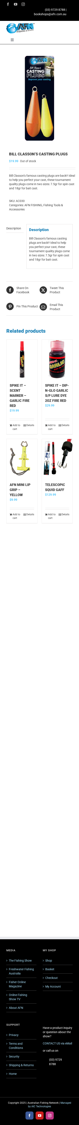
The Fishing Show (20, 960)
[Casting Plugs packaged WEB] (39, 98)
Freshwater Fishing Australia (21, 971)
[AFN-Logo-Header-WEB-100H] (20, 24)
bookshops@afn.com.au (50, 14)
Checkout (51, 978)
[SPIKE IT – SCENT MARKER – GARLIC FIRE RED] (22, 359)
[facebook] (8, 4)
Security (14, 1056)
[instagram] (23, 4)
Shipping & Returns (21, 1065)
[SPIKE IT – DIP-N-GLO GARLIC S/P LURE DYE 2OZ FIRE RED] (57, 359)
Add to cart (16, 427)
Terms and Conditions (16, 1046)
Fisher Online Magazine (17, 984)
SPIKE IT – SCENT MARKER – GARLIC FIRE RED (19, 396)
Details (30, 425)
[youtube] (15, 4)
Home (13, 1073)
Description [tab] (13, 228)
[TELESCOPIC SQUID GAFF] (57, 458)
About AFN (16, 1007)
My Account (53, 986)
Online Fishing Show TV (18, 997)
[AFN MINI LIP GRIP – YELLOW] (22, 458)
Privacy (14, 1035)
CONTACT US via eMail (57, 1043)
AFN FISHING (33, 205)
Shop (48, 960)
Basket (49, 969)
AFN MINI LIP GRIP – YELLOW (20, 490)
